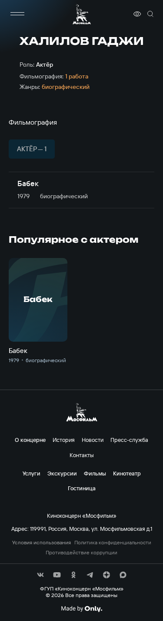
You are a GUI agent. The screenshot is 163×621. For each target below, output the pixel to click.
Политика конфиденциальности (112, 543)
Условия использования (41, 543)
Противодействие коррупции (81, 553)
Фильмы (95, 473)
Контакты (82, 454)
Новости (92, 439)
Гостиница (82, 488)
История (64, 439)
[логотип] (82, 14)
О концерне (30, 439)
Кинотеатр (127, 473)
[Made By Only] (81, 608)
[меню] (17, 14)
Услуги (31, 473)
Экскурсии (62, 473)
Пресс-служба (129, 439)
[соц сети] (40, 575)
